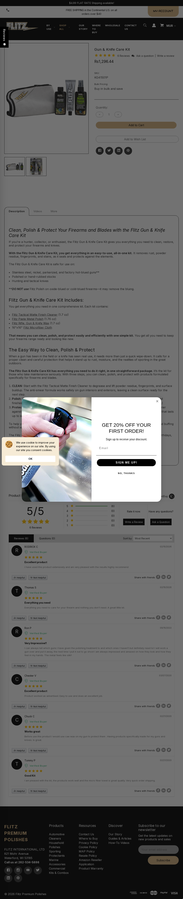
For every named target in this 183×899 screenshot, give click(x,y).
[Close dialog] (157, 401)
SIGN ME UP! (126, 462)
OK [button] (30, 458)
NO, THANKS (126, 473)
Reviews (4, 35)
